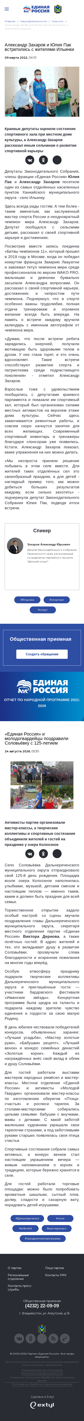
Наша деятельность (33, 21)
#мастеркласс (56, 1228)
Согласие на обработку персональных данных (42, 1384)
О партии (14, 1268)
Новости (57, 21)
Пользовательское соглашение (42, 1370)
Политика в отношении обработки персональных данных (42, 1379)
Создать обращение (42, 654)
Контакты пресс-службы (20, 1287)
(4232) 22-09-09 (42, 1305)
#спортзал (57, 599)
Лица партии (54, 1268)
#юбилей (25, 1228)
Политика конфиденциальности (42, 1373)
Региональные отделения (18, 1277)
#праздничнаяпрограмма (43, 1238)
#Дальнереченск (27, 1218)
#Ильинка (27, 599)
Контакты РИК (55, 1275)
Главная (10, 21)
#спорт (43, 609)
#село (60, 1218)
